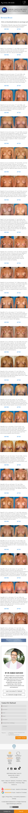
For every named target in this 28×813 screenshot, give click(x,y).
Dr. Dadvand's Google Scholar (14, 694)
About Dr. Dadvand (10, 780)
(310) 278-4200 (14, 777)
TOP (14, 748)
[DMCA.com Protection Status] (14, 807)
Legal (3, 796)
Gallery (25, 780)
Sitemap (14, 798)
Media (5, 782)
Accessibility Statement (19, 796)
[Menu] (24, 2)
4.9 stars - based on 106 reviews (19, 789)
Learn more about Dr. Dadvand (14, 691)
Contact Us (7, 811)
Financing (18, 782)
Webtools (19, 803)
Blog (23, 782)
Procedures (19, 780)
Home (2, 780)
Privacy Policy (9, 796)
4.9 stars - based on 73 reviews (19, 792)
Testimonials (11, 782)
